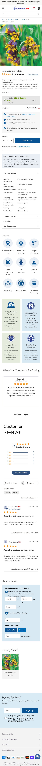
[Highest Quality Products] (31, 338)
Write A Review (21, 473)
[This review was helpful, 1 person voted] (32, 569)
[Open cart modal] (38, 8)
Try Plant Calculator (23, 146)
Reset (21, 630)
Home (3, 20)
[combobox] (29, 498)
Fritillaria (24, 20)
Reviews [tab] (17, 414)
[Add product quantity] (11, 140)
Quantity (5, 136)
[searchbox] (12, 483)
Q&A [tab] (26, 414)
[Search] (38, 14)
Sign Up (29, 710)
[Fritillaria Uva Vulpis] (21, 45)
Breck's (33, 763)
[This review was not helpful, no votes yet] (36, 533)
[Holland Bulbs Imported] (31, 306)
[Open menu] (3, 8)
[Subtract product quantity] (4, 140)
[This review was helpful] (32, 533)
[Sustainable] (11, 338)
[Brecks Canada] (21, 8)
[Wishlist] (33, 8)
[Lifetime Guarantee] (11, 304)
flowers (7, 493)
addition (15, 493)
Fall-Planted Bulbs (13, 20)
